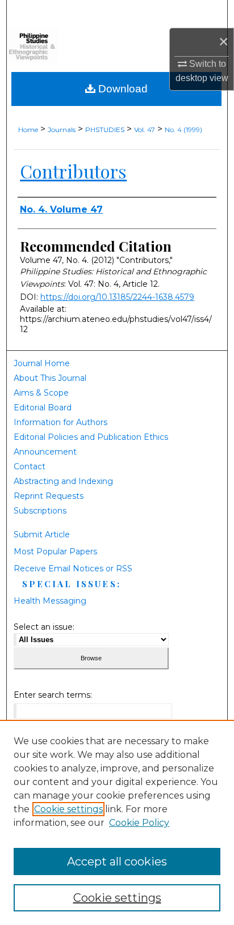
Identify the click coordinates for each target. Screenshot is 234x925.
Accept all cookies (117, 861)
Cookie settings (68, 809)
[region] (117, 822)
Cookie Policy (139, 822)
